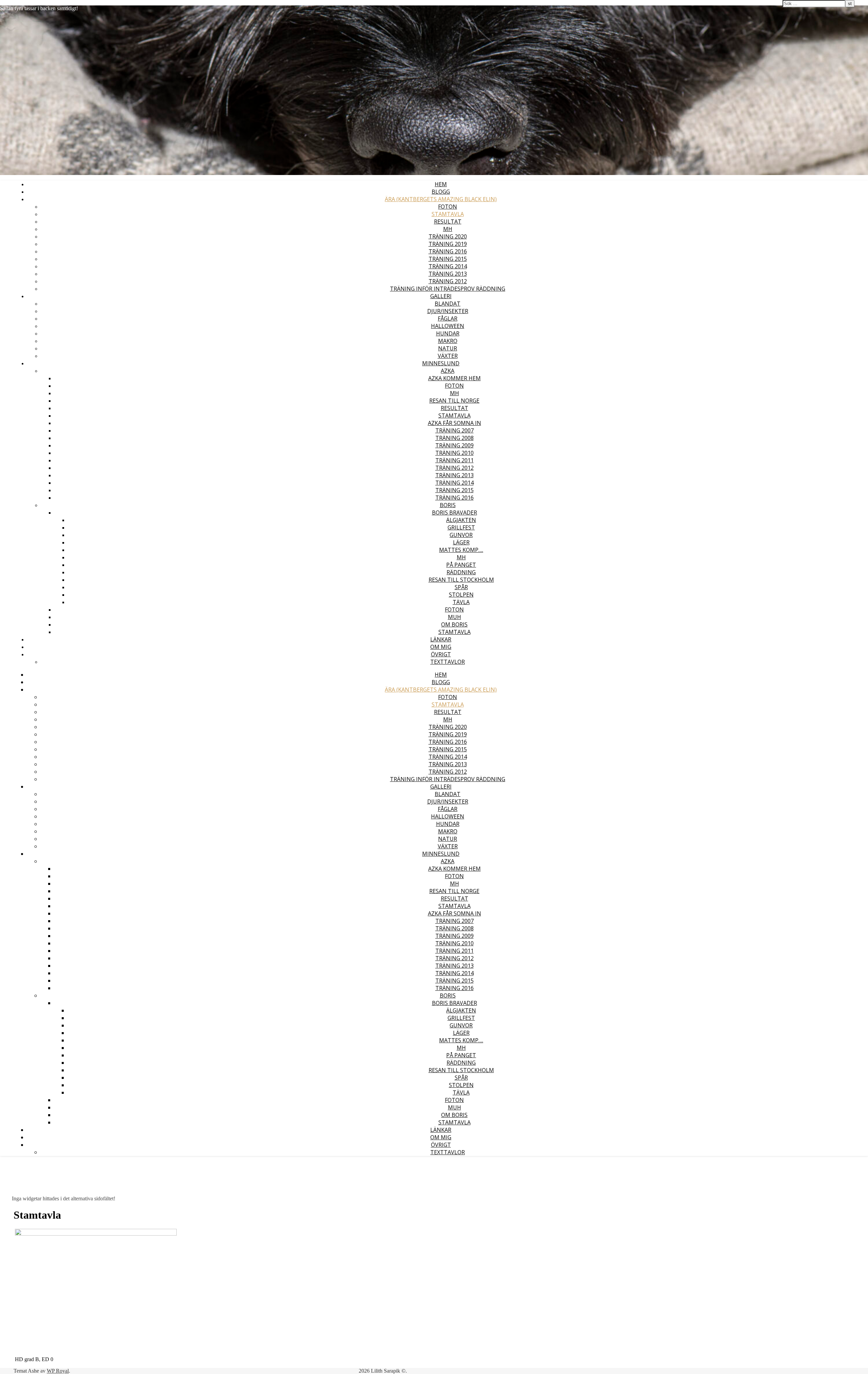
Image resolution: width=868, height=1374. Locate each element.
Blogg (441, 191)
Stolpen (461, 594)
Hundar (447, 333)
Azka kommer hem (454, 378)
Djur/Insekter (447, 311)
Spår (461, 587)
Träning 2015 (448, 259)
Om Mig (440, 647)
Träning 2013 (448, 273)
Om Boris (454, 624)
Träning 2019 (448, 244)
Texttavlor (447, 661)
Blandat (447, 303)
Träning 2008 (454, 438)
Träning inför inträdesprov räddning (447, 288)
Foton (447, 206)
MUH (454, 617)
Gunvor (461, 535)
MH (447, 229)
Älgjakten (461, 520)
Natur (447, 348)
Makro (447, 341)
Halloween (447, 326)
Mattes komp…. (461, 550)
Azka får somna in (454, 423)
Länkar (440, 639)
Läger (461, 542)
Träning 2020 (448, 236)
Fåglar (447, 318)
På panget (461, 564)
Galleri (441, 296)
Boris (448, 505)
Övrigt (441, 654)
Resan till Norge (454, 400)
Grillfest (461, 527)
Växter (448, 356)
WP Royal (58, 1371)
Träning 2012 (448, 281)
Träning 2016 (448, 251)
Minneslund (440, 363)
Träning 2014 (448, 266)
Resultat (447, 221)
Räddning (461, 572)
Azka (447, 370)
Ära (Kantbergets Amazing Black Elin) (441, 199)
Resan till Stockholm (461, 579)
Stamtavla (448, 214)
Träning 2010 (454, 453)
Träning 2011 (454, 460)
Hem (441, 184)
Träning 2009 (454, 445)
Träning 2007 (454, 430)
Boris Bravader (454, 512)
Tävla (461, 602)
